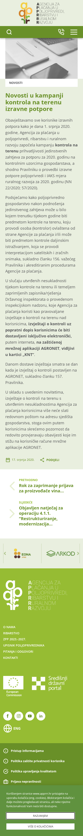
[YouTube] (29, 716)
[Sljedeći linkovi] (78, 553)
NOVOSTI (16, 83)
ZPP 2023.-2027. (14, 639)
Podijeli (52, 460)
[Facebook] (7, 716)
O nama (9, 627)
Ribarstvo (11, 633)
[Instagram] (18, 716)
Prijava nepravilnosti (26, 781)
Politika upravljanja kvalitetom (33, 771)
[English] (61, 32)
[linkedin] (40, 716)
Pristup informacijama (27, 751)
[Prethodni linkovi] (4, 553)
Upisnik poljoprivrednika (23, 645)
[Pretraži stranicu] (9, 32)
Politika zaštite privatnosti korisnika (37, 761)
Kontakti (10, 658)
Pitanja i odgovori (18, 651)
